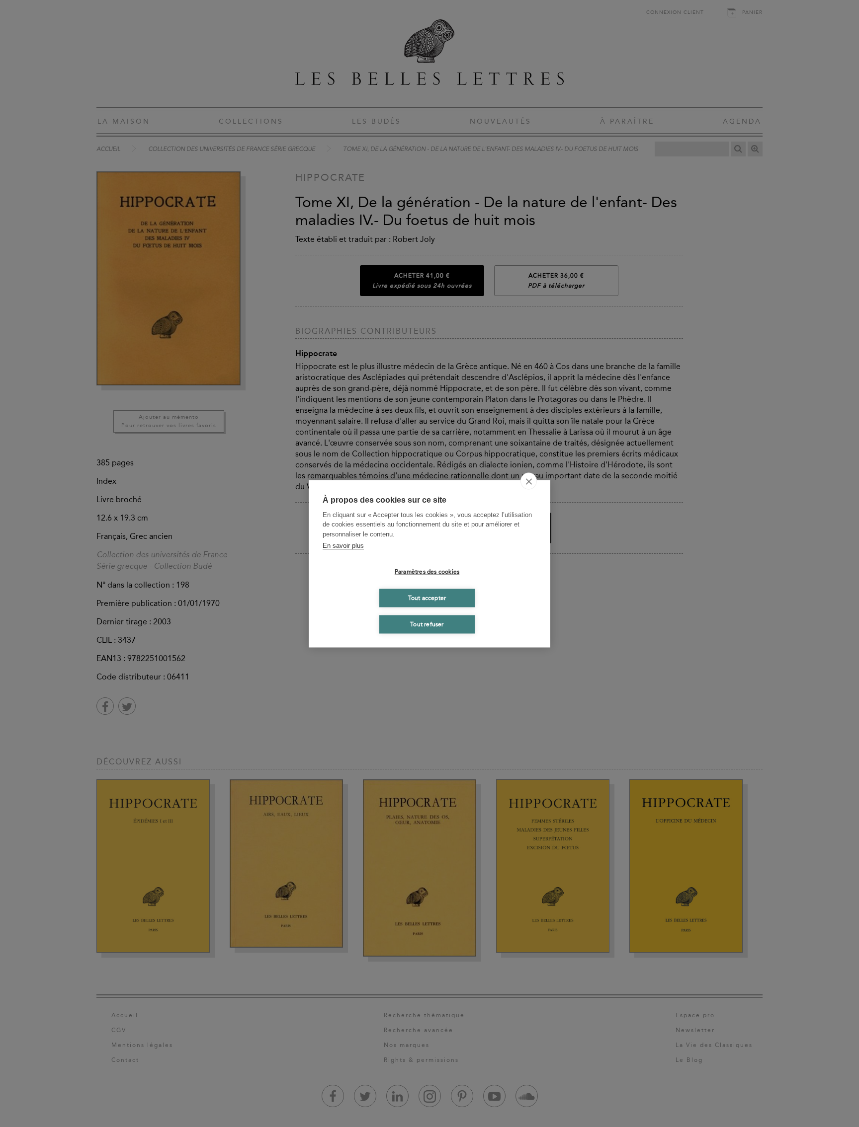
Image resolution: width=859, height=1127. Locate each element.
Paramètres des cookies (427, 571)
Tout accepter (427, 598)
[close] (528, 480)
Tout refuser (426, 624)
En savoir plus (343, 545)
